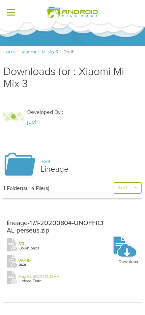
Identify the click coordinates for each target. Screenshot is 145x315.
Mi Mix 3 (50, 51)
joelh (33, 121)
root (45, 161)
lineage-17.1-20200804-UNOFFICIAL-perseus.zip (55, 227)
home (9, 51)
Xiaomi (29, 51)
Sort (125, 188)
